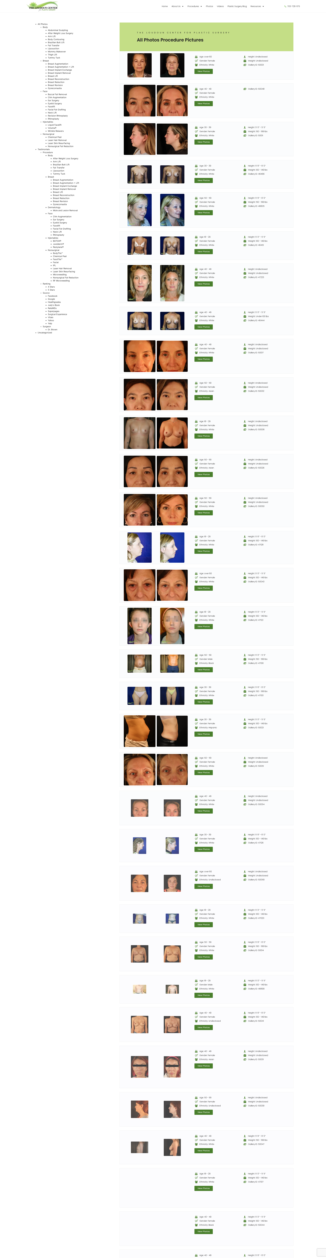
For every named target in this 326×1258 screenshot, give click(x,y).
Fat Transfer (53, 45)
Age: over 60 (205, 56)
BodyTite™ (58, 253)
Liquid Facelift (55, 125)
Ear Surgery (53, 100)
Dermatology (54, 207)
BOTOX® (57, 241)
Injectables (48, 122)
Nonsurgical (48, 134)
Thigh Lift (52, 54)
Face (45, 91)
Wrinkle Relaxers (56, 131)
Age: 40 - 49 (205, 88)
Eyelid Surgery (55, 103)
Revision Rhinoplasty (58, 115)
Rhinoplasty (53, 118)
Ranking (46, 283)
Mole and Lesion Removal (65, 210)
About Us (176, 6)
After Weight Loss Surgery (60, 33)
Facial (56, 262)
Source (46, 293)
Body (45, 27)
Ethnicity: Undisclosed (210, 879)
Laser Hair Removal (57, 140)
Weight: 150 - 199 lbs (257, 131)
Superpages (53, 311)
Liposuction (53, 48)
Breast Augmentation (58, 63)
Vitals (50, 317)
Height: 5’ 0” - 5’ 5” (257, 127)
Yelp (50, 323)
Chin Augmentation (57, 97)
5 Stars (51, 290)
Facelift (51, 106)
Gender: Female (207, 60)
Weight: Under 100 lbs (258, 316)
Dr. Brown (52, 329)
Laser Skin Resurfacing (59, 143)
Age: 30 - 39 (205, 127)
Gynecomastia (55, 88)
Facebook (52, 296)
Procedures (193, 6)
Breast (46, 60)
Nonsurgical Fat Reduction (60, 146)
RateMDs (52, 308)
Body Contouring (56, 39)
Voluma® (52, 128)
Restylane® (58, 247)
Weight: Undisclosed (258, 60)
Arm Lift (52, 36)
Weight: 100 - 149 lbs (257, 169)
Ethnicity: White (206, 64)
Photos (209, 6)
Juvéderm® (58, 244)
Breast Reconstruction (58, 79)
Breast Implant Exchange (60, 70)
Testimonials (44, 149)
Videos (220, 6)
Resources (256, 6)
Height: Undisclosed (257, 56)
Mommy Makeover (57, 51)
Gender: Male (206, 659)
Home (165, 6)
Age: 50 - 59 (205, 198)
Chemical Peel (55, 137)
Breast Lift (53, 76)
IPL (54, 265)
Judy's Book (54, 305)
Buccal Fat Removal (57, 94)
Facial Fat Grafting (57, 109)
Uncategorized (45, 332)
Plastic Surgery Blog (237, 6)
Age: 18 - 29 (204, 236)
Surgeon (47, 326)
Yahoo (51, 320)
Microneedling (60, 274)
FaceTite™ (57, 259)
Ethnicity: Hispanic (208, 727)
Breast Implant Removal (59, 73)
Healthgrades (54, 302)
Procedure (48, 152)
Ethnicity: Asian (206, 391)
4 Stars (51, 286)
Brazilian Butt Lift (56, 42)
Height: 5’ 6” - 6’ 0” (257, 165)
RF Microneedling (61, 280)
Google (51, 299)
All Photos (42, 24)
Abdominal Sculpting (58, 30)
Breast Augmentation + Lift (61, 67)
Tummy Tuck (54, 57)
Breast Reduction (56, 82)
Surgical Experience (57, 314)
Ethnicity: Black (206, 663)
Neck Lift (52, 112)
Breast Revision (55, 85)
